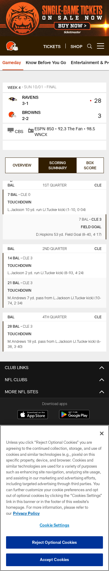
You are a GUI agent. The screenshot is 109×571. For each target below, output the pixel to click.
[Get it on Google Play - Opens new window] (74, 417)
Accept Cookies (54, 559)
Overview (22, 165)
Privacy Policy (26, 513)
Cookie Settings (54, 525)
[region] (54, 498)
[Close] (101, 433)
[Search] (89, 46)
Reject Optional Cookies (54, 542)
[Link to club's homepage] (12, 43)
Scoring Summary (57, 165)
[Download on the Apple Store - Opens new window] (32, 415)
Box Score (90, 165)
